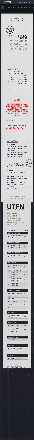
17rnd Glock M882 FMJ (16, 284)
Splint (13, 307)
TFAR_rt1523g (16, 349)
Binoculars (15, 358)
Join (23, 2)
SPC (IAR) (15, 325)
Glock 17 (14, 340)
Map (12, 296)
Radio (13, 299)
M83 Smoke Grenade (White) (15, 274)
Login (19, 2)
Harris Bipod (16, 293)
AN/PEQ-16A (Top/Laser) (16, 246)
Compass (14, 301)
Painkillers (16, 270)
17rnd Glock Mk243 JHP (16, 279)
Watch (13, 304)
